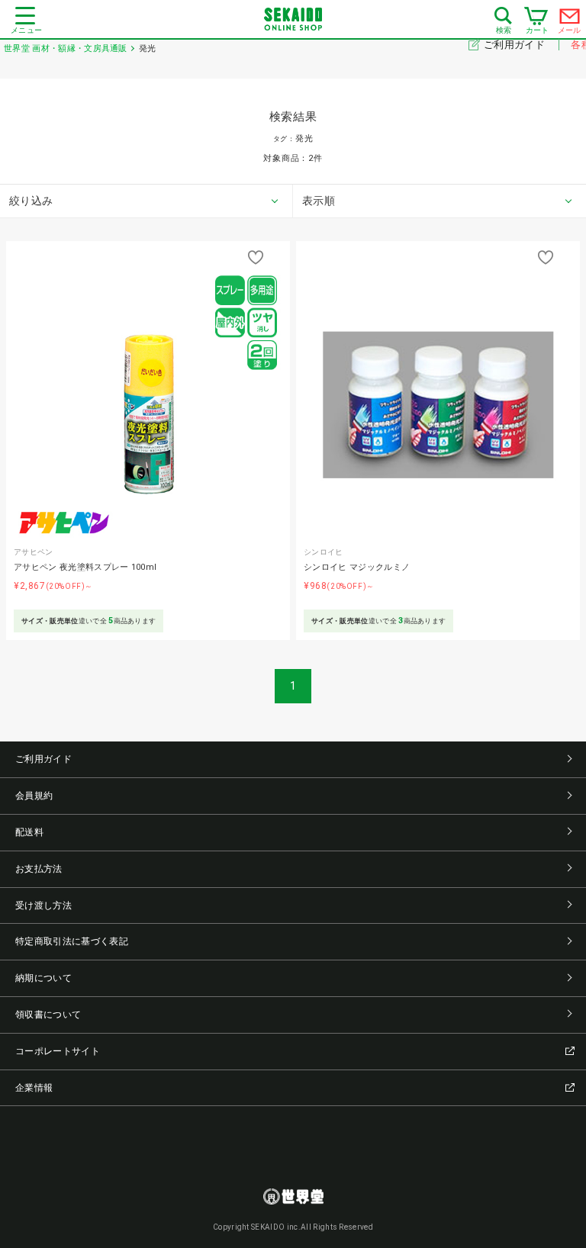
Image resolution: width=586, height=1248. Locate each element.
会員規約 (34, 795)
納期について (43, 978)
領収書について (48, 1014)
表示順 (318, 201)
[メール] (570, 20)
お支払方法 (39, 869)
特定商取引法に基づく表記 (71, 941)
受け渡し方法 (43, 905)
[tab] (146, 201)
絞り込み (31, 201)
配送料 (29, 832)
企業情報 (34, 1087)
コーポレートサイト (57, 1051)
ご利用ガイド (515, 44)
